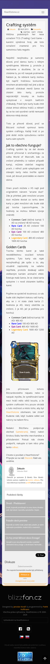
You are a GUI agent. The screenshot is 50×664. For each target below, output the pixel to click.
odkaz (15, 447)
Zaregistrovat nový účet (25, 581)
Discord (28, 458)
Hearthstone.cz (11, 12)
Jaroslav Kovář (19, 606)
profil (28, 483)
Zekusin (12, 29)
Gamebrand (22, 431)
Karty (34, 32)
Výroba (40, 32)
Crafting (26, 32)
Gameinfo (37, 29)
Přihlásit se (25, 575)
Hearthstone (12, 412)
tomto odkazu (33, 480)
